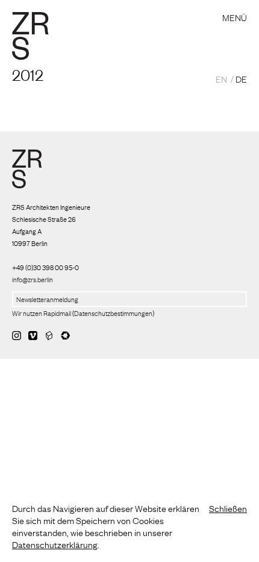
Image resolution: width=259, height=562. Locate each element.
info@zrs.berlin (32, 279)
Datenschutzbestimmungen (113, 313)
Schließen (228, 507)
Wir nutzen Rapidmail (41, 313)
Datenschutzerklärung (55, 544)
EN (221, 78)
